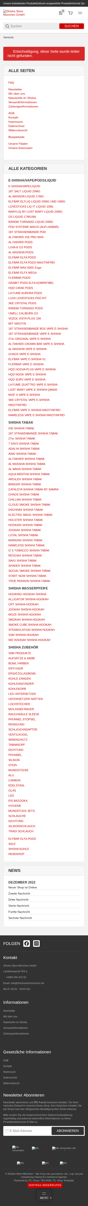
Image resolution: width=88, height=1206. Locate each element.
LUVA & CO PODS (20, 247)
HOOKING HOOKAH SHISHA (27, 594)
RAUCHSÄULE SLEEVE (23, 714)
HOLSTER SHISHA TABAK (25, 520)
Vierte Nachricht (18, 905)
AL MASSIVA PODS (20, 252)
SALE (12, 843)
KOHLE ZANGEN (19, 678)
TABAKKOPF (16, 744)
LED (11, 795)
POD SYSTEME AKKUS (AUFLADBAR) (33, 227)
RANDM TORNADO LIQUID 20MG (30, 221)
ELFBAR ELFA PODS (22, 257)
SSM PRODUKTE (19, 653)
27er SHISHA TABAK (21, 438)
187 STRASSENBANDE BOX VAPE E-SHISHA (38, 328)
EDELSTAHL (16, 785)
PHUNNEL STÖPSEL (22, 719)
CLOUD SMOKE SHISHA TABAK (29, 504)
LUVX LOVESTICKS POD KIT (27, 298)
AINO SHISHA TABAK (22, 453)
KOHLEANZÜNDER (21, 683)
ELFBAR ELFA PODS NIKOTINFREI (31, 262)
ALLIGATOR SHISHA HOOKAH (28, 599)
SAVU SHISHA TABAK (22, 560)
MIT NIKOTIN (17, 323)
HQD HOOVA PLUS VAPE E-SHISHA (32, 369)
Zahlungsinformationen (16, 1033)
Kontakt (7, 1066)
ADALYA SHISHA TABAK (24, 448)
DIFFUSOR (15, 668)
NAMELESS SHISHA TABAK (26, 545)
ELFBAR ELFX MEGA (22, 272)
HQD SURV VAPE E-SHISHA (26, 379)
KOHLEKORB (17, 688)
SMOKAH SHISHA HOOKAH (26, 619)
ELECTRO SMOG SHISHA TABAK (30, 514)
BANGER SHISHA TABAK (24, 484)
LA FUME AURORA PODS (25, 293)
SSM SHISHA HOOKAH (23, 634)
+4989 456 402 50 (16, 977)
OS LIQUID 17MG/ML (22, 216)
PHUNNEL (15, 755)
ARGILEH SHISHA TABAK (25, 479)
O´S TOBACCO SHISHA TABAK (28, 550)
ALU (11, 775)
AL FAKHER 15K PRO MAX (26, 237)
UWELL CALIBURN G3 (23, 313)
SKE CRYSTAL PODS (22, 303)
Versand (79, 1174)
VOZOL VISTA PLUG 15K (24, 318)
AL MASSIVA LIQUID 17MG (26, 196)
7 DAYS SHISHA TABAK (23, 443)
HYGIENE (14, 805)
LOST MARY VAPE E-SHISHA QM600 (32, 389)
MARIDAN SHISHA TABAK (25, 540)
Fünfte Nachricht (19, 911)
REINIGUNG (16, 724)
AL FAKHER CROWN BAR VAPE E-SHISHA (36, 344)
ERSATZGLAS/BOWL (22, 673)
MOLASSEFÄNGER (21, 709)
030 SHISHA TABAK (21, 428)
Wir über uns (10, 1016)
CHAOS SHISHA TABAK (23, 494)
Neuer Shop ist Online (22, 887)
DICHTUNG (16, 749)
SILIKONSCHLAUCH (21, 826)
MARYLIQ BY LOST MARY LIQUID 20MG (35, 211)
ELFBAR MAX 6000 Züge (24, 267)
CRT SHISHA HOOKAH (23, 604)
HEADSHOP (16, 854)
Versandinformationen (15, 1028)
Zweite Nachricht (19, 893)
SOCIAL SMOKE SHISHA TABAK (29, 570)
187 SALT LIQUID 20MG (24, 191)
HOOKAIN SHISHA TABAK (25, 525)
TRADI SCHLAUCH (20, 831)
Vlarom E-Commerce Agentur (50, 1177)
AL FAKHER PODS (20, 242)
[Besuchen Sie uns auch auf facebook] (26, 943)
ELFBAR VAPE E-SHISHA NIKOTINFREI (34, 410)
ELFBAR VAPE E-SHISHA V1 (27, 359)
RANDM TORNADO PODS (25, 308)
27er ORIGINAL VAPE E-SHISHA (29, 338)
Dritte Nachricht (18, 899)
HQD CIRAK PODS (20, 288)
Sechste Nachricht (20, 918)
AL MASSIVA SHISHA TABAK (26, 464)
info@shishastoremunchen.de (27, 983)
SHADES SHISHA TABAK (24, 565)
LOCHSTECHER (19, 704)
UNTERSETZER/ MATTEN (25, 699)
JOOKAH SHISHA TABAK (24, 530)
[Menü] (80, 13)
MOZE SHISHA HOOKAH (24, 614)
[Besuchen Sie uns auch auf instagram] (36, 943)
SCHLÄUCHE (17, 816)
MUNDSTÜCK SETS (21, 810)
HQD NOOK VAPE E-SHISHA (27, 374)
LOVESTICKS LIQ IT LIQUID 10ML (31, 206)
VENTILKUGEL (18, 734)
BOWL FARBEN (18, 663)
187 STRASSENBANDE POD (27, 232)
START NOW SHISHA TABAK (27, 575)
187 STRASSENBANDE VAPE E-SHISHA (34, 333)
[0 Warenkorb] (70, 13)
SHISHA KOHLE (18, 849)
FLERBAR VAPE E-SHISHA (26, 364)
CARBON (14, 780)
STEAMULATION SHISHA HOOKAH (31, 629)
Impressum (9, 1071)
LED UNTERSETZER (22, 693)
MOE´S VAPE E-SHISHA (24, 394)
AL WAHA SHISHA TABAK (24, 469)
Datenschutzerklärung (60, 1115)
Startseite (8, 37)
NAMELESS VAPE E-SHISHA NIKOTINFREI (36, 415)
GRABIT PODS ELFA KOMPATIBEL (31, 282)
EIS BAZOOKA (17, 800)
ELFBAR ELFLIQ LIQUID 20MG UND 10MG (36, 201)
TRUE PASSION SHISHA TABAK (29, 581)
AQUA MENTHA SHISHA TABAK (29, 474)
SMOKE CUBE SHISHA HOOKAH (29, 624)
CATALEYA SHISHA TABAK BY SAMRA (33, 489)
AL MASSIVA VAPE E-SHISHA (27, 349)
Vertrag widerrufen (44, 1185)
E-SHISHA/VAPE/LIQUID (24, 186)
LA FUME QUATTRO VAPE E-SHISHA (33, 384)
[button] (81, 933)
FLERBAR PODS (19, 277)
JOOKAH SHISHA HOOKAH (26, 609)
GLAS (12, 790)
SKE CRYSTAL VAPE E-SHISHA (29, 399)
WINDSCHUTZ (18, 739)
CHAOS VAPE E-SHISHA (24, 354)
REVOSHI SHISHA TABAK (25, 555)
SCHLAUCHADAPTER (22, 729)
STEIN (12, 765)
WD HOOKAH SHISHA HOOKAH (29, 640)
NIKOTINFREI (17, 405)
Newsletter (9, 1010)
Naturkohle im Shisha (15, 1022)
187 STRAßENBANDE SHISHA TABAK (33, 433)
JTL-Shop (33, 1180)
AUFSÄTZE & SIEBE (21, 658)
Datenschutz (10, 1077)
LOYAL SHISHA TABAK (23, 535)
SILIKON (14, 760)
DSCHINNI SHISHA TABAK (25, 509)
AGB (5, 1060)
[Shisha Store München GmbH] (18, 12)
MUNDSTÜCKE (18, 770)
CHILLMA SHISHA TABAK (25, 499)
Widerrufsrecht (11, 1083)
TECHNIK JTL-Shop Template (57, 1180)
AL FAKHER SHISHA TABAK (26, 458)
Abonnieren (68, 1131)
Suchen (71, 26)
